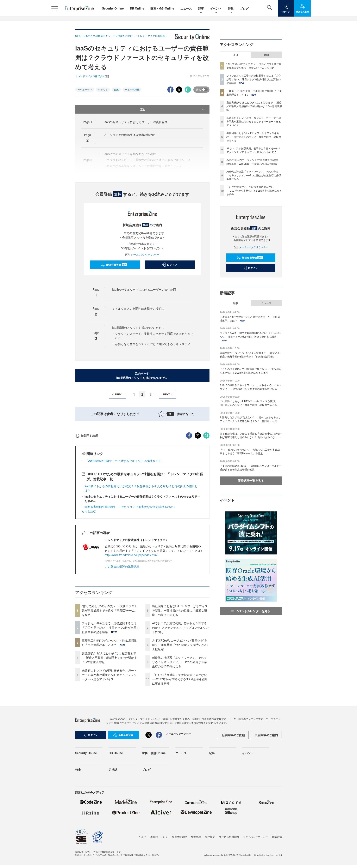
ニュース (186, 8)
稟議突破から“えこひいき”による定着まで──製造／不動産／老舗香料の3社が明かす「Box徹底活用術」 (109, 657)
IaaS (116, 89)
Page (87, 122)
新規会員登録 (116, 264)
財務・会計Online (162, 8)
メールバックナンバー (144, 254)
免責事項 (196, 836)
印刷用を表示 (89, 435)
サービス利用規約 (229, 836)
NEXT (166, 394)
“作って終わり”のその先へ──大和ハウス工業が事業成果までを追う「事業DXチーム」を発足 (110, 610)
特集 (231, 8)
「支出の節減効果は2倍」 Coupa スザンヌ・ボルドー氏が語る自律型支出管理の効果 (251, 467)
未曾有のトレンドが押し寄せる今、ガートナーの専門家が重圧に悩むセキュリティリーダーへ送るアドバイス (109, 674)
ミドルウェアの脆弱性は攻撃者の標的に (130, 135)
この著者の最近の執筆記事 (122, 566)
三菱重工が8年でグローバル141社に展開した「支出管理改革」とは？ (110, 642)
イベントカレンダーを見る (253, 611)
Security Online (113, 8)
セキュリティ (84, 89)
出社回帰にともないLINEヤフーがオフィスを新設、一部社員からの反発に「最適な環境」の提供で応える (180, 610)
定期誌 (113, 769)
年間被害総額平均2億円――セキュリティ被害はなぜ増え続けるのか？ (130, 507)
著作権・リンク (159, 836)
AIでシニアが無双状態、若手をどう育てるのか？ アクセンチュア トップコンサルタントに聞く (180, 627)
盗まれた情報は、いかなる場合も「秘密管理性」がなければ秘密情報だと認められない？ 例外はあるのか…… (251, 435)
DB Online (137, 8)
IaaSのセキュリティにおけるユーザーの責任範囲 (136, 122)
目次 (142, 109)
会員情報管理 (179, 836)
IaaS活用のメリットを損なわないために (138, 327)
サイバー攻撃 (132, 89)
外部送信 (277, 836)
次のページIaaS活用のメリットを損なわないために (142, 375)
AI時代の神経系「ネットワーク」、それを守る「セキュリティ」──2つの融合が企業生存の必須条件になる (179, 661)
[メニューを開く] (54, 8)
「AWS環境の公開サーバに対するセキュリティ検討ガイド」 (124, 461)
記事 (201, 8)
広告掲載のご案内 (266, 735)
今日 (235, 55)
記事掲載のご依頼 (233, 735)
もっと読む (89, 511)
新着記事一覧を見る (251, 480)
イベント (216, 8)
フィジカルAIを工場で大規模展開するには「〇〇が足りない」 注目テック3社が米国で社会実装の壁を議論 (110, 627)
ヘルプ (142, 836)
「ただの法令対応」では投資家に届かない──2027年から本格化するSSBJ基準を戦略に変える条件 (179, 679)
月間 (266, 55)
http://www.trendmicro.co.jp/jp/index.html (131, 555)
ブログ (244, 8)
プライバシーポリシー (255, 836)
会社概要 (210, 836)
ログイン (172, 264)
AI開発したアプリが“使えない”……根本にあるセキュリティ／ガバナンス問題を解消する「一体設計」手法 (250, 419)
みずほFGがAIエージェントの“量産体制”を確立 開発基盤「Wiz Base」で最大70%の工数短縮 (180, 644)
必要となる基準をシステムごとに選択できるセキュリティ (152, 344)
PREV (118, 394)
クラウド (103, 89)
